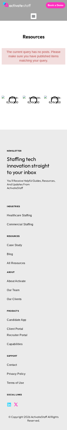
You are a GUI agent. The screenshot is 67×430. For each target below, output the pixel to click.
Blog (10, 254)
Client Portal (15, 328)
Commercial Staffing (20, 224)
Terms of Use (15, 382)
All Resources (16, 263)
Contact (12, 364)
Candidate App (16, 319)
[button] (33, 16)
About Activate (16, 281)
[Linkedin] (9, 404)
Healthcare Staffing (19, 215)
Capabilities (15, 344)
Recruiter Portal (17, 335)
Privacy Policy (16, 373)
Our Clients (14, 299)
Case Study (14, 245)
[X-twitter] (16, 404)
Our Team (13, 290)
